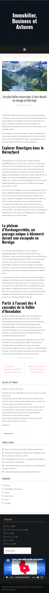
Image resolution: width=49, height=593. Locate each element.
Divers (7, 485)
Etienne (30, 105)
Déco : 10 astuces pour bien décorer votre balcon (24, 449)
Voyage (30, 358)
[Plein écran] (42, 577)
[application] (24, 568)
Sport (7, 499)
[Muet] (38, 577)
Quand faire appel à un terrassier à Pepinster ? (23, 472)
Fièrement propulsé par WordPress (15, 587)
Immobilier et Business (14, 489)
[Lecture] (7, 577)
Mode (7, 492)
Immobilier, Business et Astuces (24, 20)
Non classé (9, 496)
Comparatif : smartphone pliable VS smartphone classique (13, 369)
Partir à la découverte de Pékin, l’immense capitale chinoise (36, 369)
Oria (38, 587)
